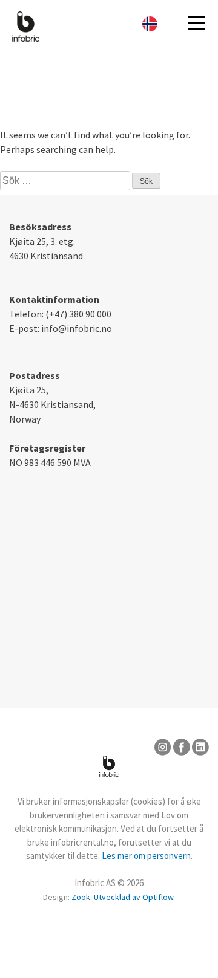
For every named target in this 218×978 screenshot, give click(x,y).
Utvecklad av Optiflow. (134, 897)
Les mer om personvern (146, 855)
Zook (80, 897)
